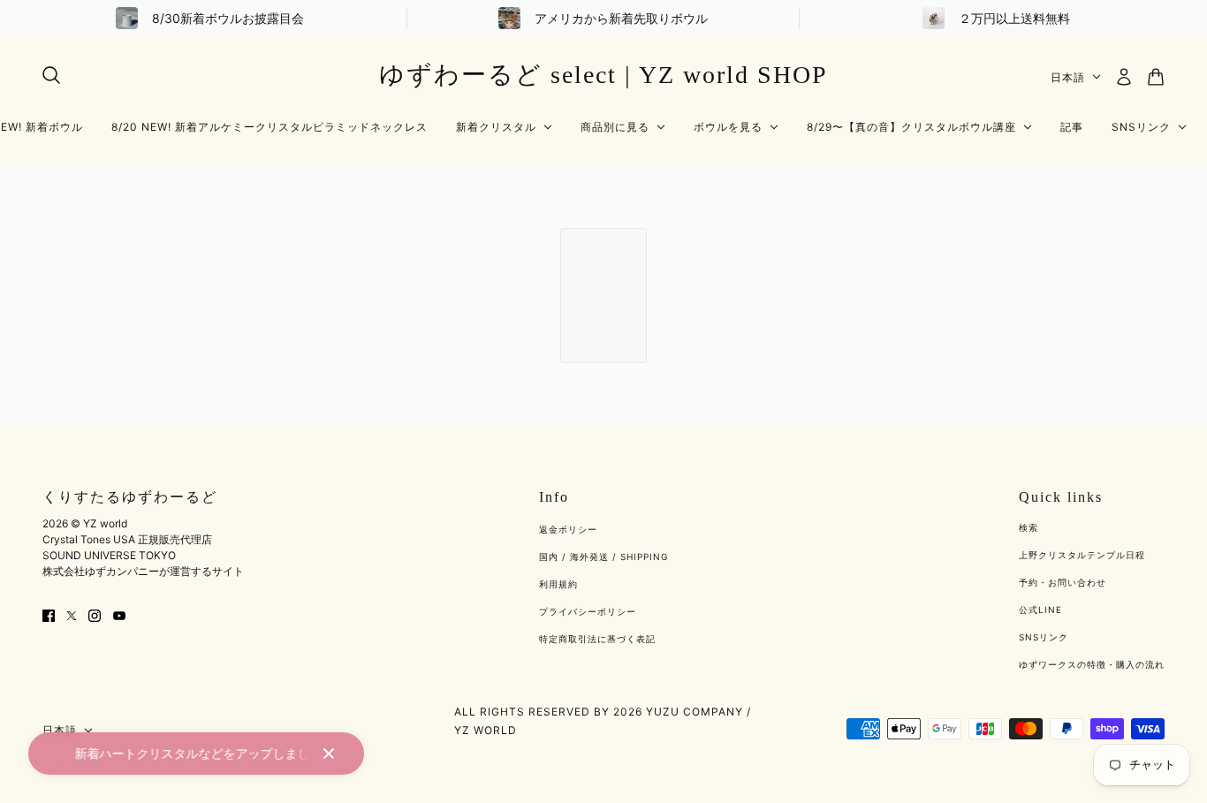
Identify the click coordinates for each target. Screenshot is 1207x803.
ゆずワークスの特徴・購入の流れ (1092, 664)
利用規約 (558, 584)
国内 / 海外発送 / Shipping (603, 556)
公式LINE (1040, 609)
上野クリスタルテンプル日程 (1082, 554)
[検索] (51, 75)
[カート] (1156, 77)
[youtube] (119, 614)
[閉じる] (329, 753)
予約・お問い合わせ (1062, 582)
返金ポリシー (568, 529)
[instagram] (94, 614)
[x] (71, 614)
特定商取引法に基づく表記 (597, 638)
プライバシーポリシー (587, 611)
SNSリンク (1043, 637)
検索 (1028, 527)
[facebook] (48, 614)
